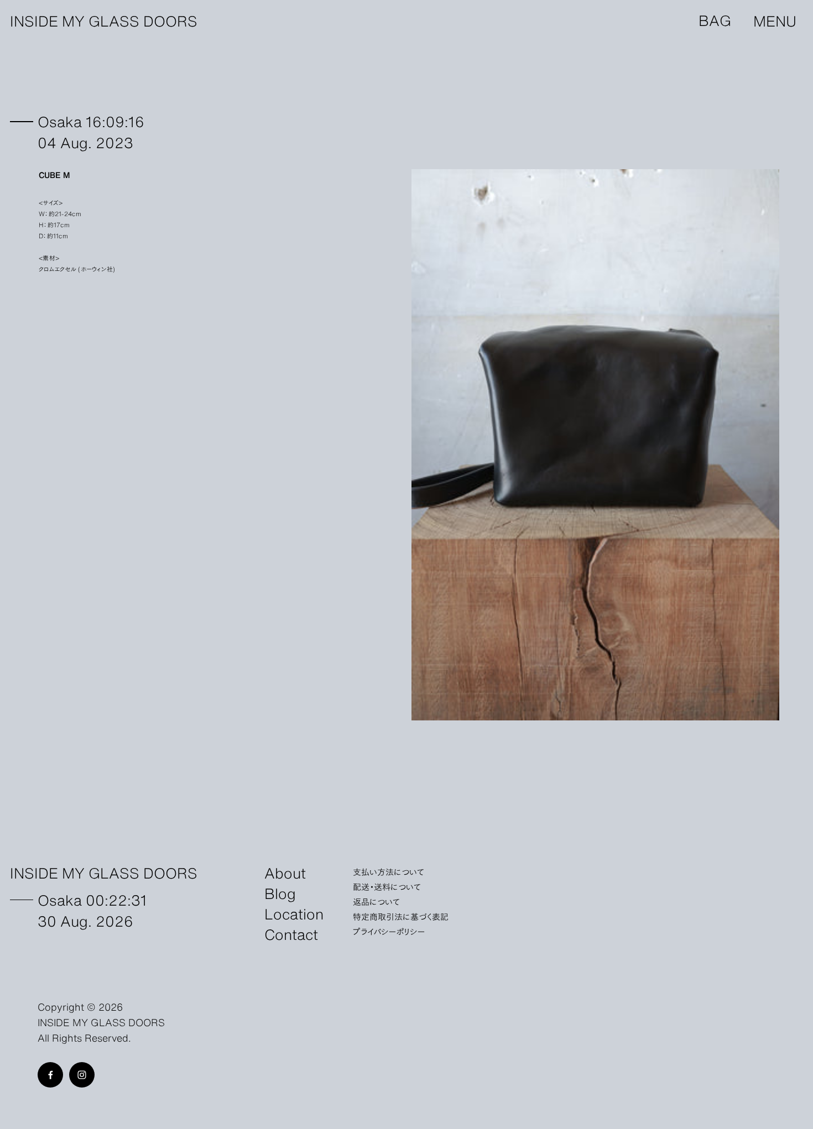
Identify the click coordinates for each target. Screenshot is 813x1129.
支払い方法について (388, 871)
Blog (280, 892)
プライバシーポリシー (389, 931)
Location (294, 913)
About (285, 872)
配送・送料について (387, 886)
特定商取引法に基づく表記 (401, 916)
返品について (376, 901)
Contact (291, 933)
